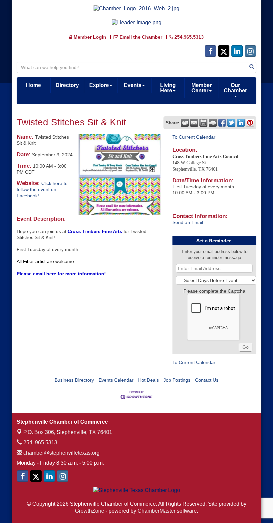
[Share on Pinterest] (250, 123)
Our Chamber (235, 87)
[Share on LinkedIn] (241, 123)
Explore (99, 85)
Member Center (201, 87)
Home (33, 85)
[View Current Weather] (213, 123)
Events (132, 85)
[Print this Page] (185, 123)
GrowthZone (89, 511)
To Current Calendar (193, 137)
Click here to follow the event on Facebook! (42, 189)
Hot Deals (148, 380)
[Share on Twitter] (231, 123)
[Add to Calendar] (203, 123)
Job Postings (176, 380)
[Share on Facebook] (222, 123)
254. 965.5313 (39, 442)
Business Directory (74, 380)
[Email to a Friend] (194, 123)
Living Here (168, 87)
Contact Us (206, 380)
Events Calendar (116, 380)
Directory (67, 85)
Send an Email (187, 222)
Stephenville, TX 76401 (67, 432)
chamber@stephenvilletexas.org (61, 453)
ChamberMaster (156, 511)
